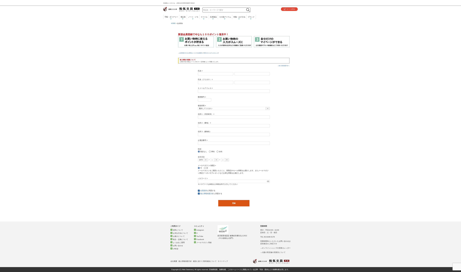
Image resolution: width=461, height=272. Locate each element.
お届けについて (179, 236)
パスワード (203, 178)
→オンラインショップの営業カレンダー (275, 248)
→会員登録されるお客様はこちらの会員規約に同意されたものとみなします (198, 53)
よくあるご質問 (179, 242)
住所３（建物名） (204, 131)
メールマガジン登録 (204, 242)
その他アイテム (225, 17)
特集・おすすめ (239, 17)
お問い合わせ (178, 246)
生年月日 (201, 157)
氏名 (200, 71)
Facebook (200, 239)
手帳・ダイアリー (171, 17)
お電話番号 (203, 140)
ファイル (204, 17)
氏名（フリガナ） (205, 79)
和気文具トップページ (271, 261)
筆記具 (183, 17)
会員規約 (203, 190)
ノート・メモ (193, 17)
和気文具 (181, 9)
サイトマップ (223, 261)
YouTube (199, 236)
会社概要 (173, 261)
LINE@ (175, 249)
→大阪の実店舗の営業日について (272, 252)
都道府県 (202, 106)
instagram (200, 230)
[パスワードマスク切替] (268, 181)
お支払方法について (180, 233)
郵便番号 (202, 97)
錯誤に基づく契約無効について (205, 261)
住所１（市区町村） (206, 114)
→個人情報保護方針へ (284, 65)
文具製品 (213, 17)
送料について (178, 230)
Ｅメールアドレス (205, 88)
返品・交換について (180, 239)
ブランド (251, 17)
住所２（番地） (205, 123)
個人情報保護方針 (207, 193)
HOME (173, 23)
